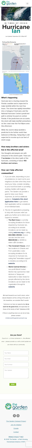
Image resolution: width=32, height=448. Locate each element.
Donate (16, 428)
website (11, 263)
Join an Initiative (16, 425)
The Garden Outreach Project (16, 421)
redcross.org (18, 233)
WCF (21, 437)
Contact (16, 432)
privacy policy (14, 437)
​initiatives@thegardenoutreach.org (16, 318)
